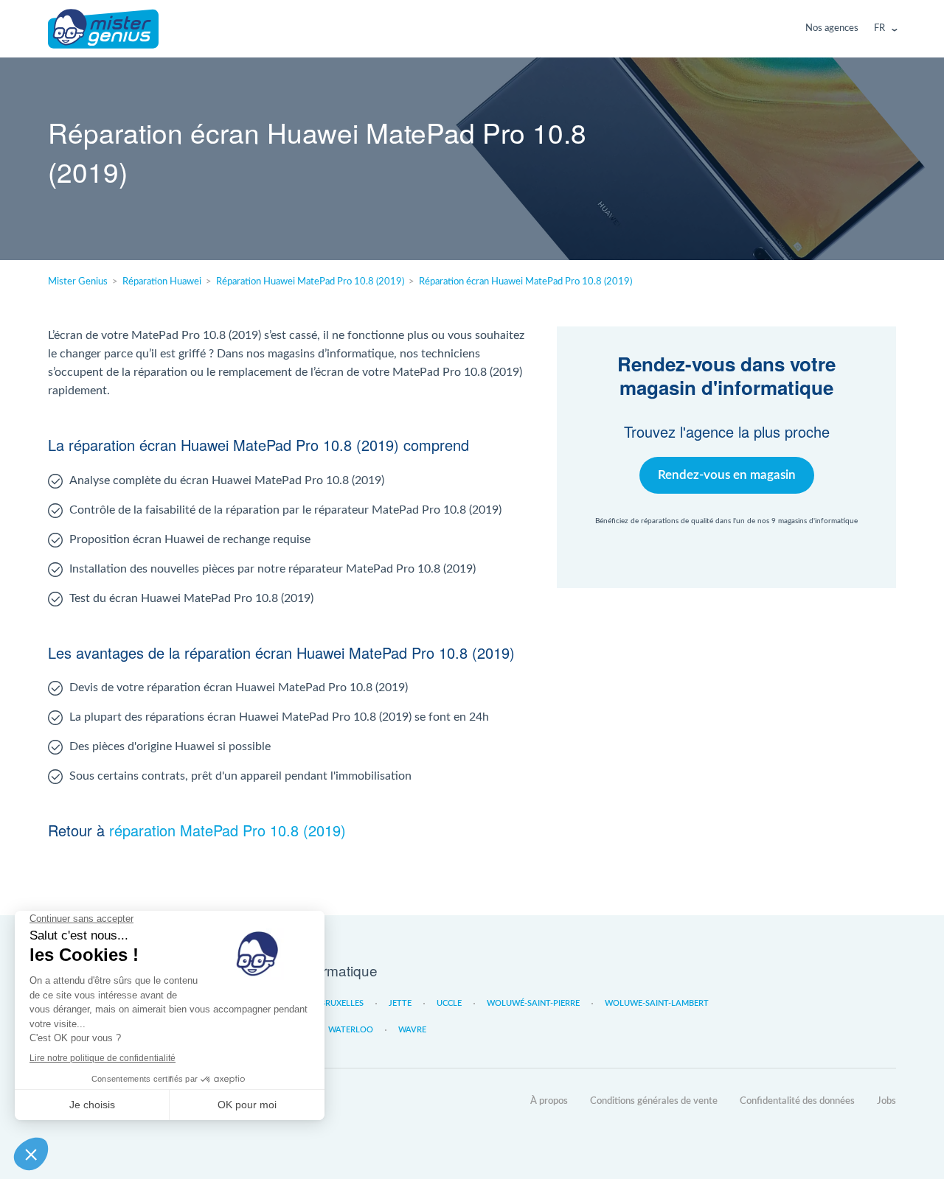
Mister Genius (103, 29)
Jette (400, 1003)
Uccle (449, 1003)
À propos (549, 1101)
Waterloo (350, 1030)
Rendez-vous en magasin (727, 475)
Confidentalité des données (797, 1101)
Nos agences (831, 28)
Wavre (412, 1030)
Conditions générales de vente (654, 1101)
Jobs (886, 1101)
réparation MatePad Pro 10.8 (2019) (227, 830)
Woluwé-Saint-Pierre (533, 1003)
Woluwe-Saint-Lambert (657, 1003)
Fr (879, 28)
